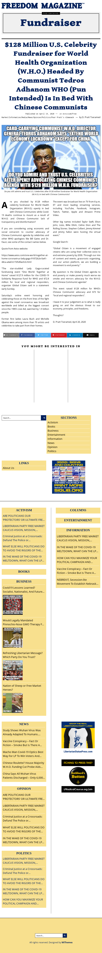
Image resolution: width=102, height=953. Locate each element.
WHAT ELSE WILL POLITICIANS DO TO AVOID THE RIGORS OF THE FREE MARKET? (23, 829)
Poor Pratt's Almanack (63, 117)
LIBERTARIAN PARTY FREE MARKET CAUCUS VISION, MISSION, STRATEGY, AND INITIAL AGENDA (78, 538)
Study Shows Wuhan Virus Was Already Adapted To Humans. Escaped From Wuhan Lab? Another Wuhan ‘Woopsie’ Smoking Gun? (17, 369)
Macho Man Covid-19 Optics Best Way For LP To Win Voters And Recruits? (23, 754)
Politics (46, 117)
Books (51, 426)
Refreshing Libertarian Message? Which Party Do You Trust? (23, 655)
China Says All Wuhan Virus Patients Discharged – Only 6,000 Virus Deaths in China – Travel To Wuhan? (84, 365)
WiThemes (67, 942)
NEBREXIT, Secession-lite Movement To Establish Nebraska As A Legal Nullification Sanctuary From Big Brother (77, 582)
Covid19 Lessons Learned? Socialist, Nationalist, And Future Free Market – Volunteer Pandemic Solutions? (24, 590)
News (30, 117)
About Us (8, 468)
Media (24, 117)
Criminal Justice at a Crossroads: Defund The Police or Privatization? (22, 819)
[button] (43, 417)
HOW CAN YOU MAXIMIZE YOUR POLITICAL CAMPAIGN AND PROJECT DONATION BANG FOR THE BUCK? (77, 560)
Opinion (37, 117)
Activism (67, 114)
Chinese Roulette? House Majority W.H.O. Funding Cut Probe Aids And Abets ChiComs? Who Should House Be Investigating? (49, 369)
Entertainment (56, 434)
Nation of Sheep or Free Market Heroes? (22, 687)
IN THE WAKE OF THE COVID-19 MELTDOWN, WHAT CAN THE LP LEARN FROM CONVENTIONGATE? (78, 549)
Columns (78, 510)
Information (15, 117)
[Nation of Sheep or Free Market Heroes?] (13, 703)
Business (53, 430)
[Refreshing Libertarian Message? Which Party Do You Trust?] (13, 670)
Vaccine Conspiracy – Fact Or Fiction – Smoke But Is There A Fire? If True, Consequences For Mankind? (76, 571)
